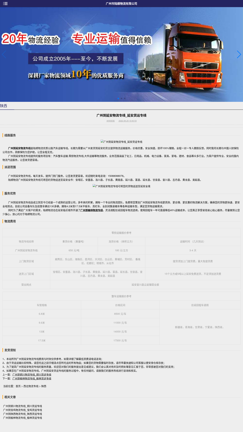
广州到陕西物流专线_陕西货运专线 (22, 413)
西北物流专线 (30, 386)
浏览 (111, 120)
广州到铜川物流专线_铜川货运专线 (31, 374)
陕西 (43, 386)
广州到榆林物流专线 (91, 210)
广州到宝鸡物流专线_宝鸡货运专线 (22, 410)
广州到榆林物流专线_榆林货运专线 (31, 378)
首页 (18, 386)
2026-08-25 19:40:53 (128, 120)
